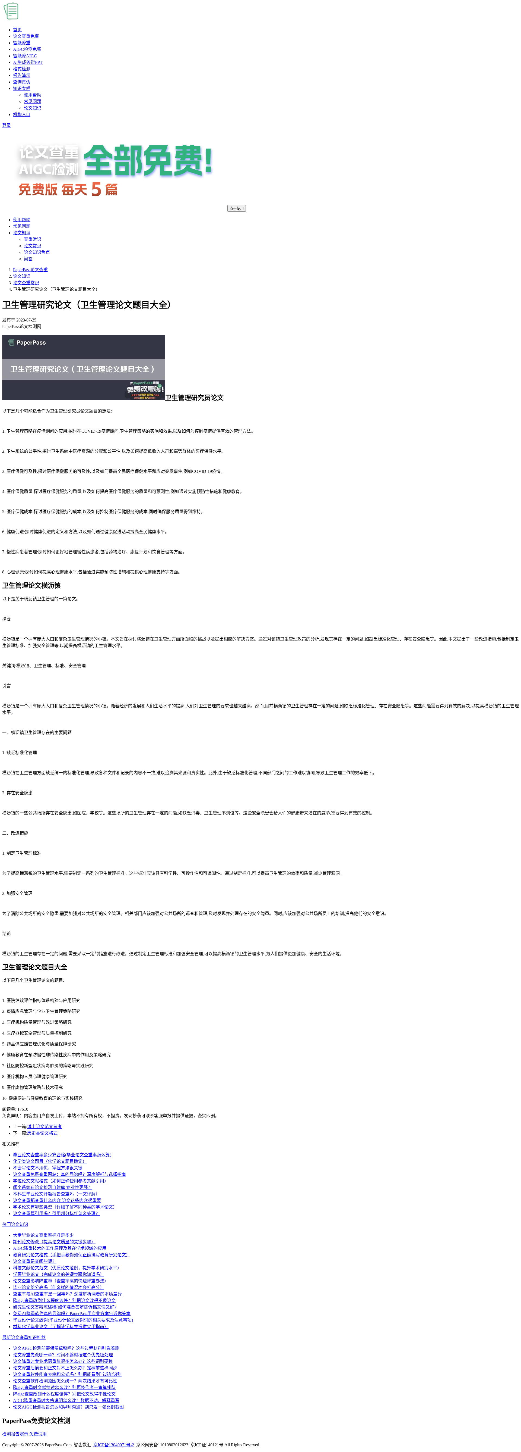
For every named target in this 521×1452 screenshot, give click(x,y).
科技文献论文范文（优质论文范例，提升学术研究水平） (67, 1268)
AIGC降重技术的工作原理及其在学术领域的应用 (59, 1248)
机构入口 (21, 114)
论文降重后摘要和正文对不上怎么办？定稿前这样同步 (65, 1368)
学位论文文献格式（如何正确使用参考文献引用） (61, 1181)
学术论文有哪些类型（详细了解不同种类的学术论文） (65, 1207)
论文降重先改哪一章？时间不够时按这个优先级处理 (63, 1355)
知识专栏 (21, 88)
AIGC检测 (27, 49)
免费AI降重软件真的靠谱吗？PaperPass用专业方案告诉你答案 (72, 1313)
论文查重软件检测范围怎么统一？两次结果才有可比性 (65, 1381)
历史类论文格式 (42, 1133)
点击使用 (237, 209)
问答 (28, 259)
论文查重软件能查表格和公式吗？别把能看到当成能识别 (67, 1374)
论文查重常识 (26, 282)
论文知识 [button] (21, 232)
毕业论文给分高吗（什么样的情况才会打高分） (58, 1287)
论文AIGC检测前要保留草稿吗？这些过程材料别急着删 (66, 1348)
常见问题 (32, 101)
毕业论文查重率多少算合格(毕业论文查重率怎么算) (62, 1155)
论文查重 (26, 36)
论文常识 (32, 245)
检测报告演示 (15, 1434)
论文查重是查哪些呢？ (34, 1261)
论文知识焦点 (37, 252)
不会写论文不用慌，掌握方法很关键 (47, 1168)
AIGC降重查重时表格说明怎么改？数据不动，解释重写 (66, 1400)
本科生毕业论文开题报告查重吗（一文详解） (56, 1194)
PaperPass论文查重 (30, 269)
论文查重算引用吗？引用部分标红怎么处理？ (56, 1213)
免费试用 (38, 1434)
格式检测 (21, 69)
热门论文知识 (15, 1224)
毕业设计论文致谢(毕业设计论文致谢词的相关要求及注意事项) (73, 1320)
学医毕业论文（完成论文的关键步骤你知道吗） (58, 1274)
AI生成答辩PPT (28, 62)
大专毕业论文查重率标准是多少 (43, 1235)
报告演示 (21, 75)
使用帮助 (32, 95)
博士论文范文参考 (44, 1126)
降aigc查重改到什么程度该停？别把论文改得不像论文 (64, 1300)
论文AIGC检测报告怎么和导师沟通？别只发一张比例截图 (68, 1407)
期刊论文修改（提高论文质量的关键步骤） (54, 1241)
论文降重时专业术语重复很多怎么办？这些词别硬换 (63, 1361)
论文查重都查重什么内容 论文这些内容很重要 (57, 1200)
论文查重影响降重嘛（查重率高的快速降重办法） (61, 1281)
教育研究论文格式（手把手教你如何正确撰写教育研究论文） (71, 1255)
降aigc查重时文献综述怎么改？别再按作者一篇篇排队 (64, 1387)
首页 (17, 29)
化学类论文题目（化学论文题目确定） (50, 1161)
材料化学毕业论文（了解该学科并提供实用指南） (61, 1326)
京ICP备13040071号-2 (113, 1444)
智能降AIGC (25, 56)
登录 (6, 125)
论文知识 (32, 108)
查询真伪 (21, 82)
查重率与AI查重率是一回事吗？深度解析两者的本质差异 (67, 1294)
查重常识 (32, 239)
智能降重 (21, 42)
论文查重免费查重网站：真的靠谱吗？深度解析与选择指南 (69, 1174)
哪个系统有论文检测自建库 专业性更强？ (52, 1187)
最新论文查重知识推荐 (24, 1337)
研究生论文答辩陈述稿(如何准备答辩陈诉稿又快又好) (64, 1307)
